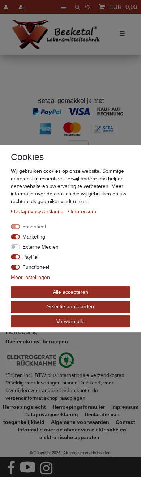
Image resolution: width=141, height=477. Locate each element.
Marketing (33, 237)
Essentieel (34, 226)
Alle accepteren (70, 292)
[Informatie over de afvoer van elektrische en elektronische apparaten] (70, 361)
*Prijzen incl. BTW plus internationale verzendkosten (64, 375)
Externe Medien (40, 247)
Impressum (124, 407)
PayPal (30, 257)
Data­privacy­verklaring (39, 211)
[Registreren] (22, 7)
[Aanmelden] (6, 7)
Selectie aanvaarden (70, 306)
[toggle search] (75, 7)
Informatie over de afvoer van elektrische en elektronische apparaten (72, 433)
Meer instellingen (30, 277)
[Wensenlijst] (87, 7)
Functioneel (35, 267)
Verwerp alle (70, 321)
